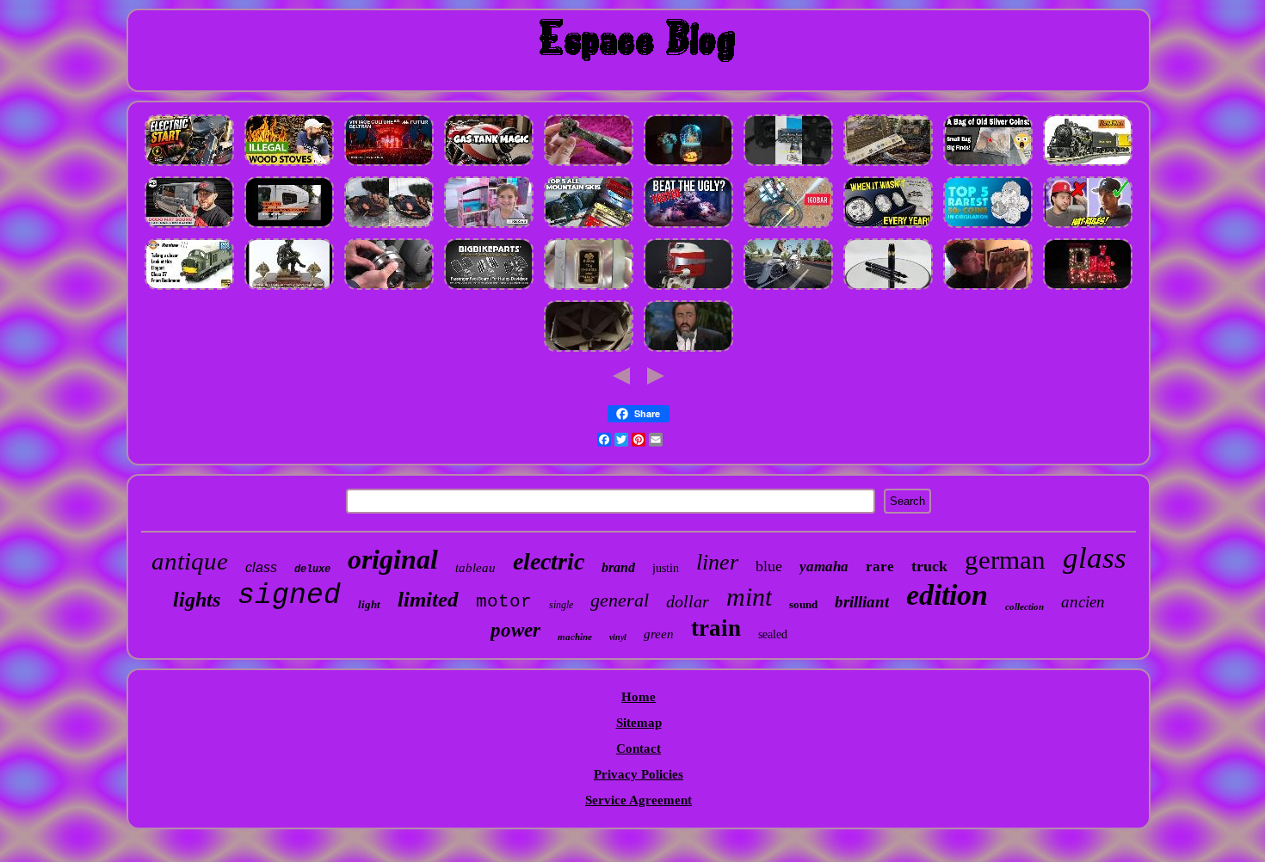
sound (803, 604)
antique (189, 561)
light (369, 604)
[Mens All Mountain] (588, 227)
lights (196, 599)
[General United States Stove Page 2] (289, 165)
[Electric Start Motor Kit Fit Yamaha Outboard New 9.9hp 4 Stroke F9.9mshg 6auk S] (189, 165)
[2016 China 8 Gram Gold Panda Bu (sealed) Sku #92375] (588, 289)
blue (769, 566)
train (716, 628)
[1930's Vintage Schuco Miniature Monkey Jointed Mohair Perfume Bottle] (389, 165)
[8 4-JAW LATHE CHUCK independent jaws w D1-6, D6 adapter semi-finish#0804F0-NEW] (389, 289)
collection (1024, 606)
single (561, 605)
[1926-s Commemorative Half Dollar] (988, 165)
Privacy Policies (638, 774)
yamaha (823, 566)
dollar (687, 601)
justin (665, 568)
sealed (772, 634)
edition (947, 595)
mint (749, 596)
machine (575, 636)
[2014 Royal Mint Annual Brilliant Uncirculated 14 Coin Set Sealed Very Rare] (988, 227)
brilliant (862, 602)
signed (289, 596)
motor (504, 602)
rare (880, 566)
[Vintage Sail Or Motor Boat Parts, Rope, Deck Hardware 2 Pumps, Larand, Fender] (688, 289)
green (659, 634)
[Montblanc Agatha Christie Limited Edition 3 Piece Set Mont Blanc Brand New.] (888, 289)
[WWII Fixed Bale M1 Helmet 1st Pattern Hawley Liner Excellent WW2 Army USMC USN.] (588, 351)
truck (929, 566)
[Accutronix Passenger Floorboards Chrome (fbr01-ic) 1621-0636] (489, 289)
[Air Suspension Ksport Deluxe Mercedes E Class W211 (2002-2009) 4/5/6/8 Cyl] (788, 289)
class (261, 567)
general (619, 600)
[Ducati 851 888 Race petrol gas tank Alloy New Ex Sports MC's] (489, 165)
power (515, 630)
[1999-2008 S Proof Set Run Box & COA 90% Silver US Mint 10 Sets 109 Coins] (888, 227)
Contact (638, 748)
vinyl (617, 637)
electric (548, 561)
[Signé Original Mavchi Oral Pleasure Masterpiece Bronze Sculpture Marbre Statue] (289, 289)
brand (618, 567)
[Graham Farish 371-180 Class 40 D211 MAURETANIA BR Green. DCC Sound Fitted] (189, 289)
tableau (475, 568)
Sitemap (639, 723)
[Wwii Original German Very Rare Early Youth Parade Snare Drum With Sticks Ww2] (588, 165)
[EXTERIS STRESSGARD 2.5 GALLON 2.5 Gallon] (688, 227)
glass (1094, 558)
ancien (1083, 602)
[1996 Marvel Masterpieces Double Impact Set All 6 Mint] (688, 351)
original (393, 559)
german (1005, 560)
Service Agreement (638, 800)
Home (638, 697)
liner (717, 562)
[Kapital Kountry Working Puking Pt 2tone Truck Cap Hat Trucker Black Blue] (1088, 227)
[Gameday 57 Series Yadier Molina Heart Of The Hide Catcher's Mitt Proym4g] (389, 227)
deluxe (312, 569)
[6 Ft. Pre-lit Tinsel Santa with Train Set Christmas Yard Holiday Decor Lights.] (1088, 289)
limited (428, 599)
